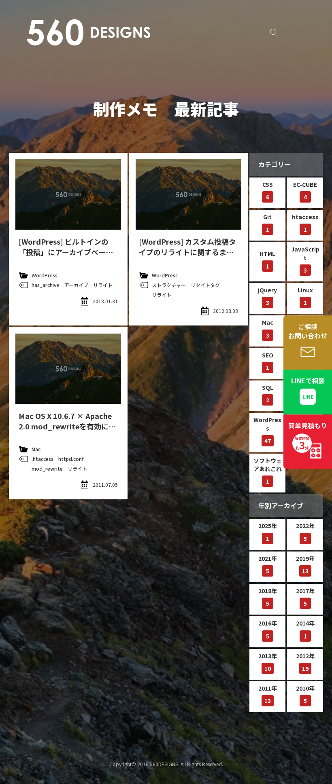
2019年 (305, 564)
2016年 (267, 629)
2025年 (267, 532)
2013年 (267, 662)
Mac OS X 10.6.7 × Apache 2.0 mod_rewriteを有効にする (67, 426)
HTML (267, 259)
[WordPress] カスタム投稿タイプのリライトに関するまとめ (187, 252)
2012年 (305, 662)
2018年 (267, 597)
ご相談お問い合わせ (307, 330)
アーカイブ (76, 284)
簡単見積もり (307, 436)
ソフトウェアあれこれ (267, 471)
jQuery (267, 296)
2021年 (267, 564)
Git (267, 223)
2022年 (305, 532)
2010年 (305, 694)
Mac (36, 449)
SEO (267, 361)
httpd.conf (71, 458)
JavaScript (305, 259)
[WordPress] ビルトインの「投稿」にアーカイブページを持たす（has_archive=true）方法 (67, 257)
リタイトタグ (205, 284)
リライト (103, 284)
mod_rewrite (47, 468)
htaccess (305, 223)
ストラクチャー (169, 284)
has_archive (46, 284)
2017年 (305, 597)
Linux (305, 296)
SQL (267, 393)
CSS (267, 190)
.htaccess (42, 458)
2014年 (305, 629)
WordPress (44, 275)
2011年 (267, 694)
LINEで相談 (308, 380)
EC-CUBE (305, 190)
